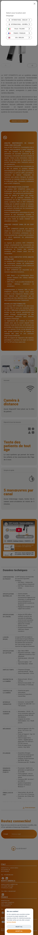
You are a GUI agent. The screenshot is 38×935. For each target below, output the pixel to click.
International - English (19, 20)
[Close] (34, 3)
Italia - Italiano (19, 28)
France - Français (19, 33)
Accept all (19, 931)
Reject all (19, 926)
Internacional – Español (19, 24)
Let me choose (11, 922)
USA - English (19, 37)
